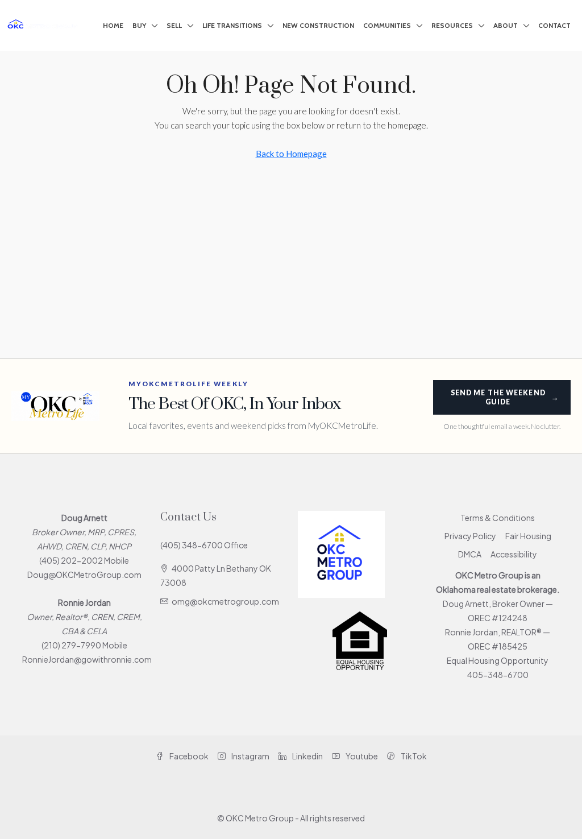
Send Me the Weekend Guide (505, 397)
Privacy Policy (470, 536)
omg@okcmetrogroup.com (225, 601)
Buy (139, 25)
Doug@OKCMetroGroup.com (84, 574)
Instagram (249, 756)
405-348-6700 (498, 674)
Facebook (188, 756)
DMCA (469, 554)
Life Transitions (232, 25)
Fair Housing (528, 536)
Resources (452, 25)
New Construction (318, 25)
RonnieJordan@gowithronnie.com (87, 659)
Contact (554, 25)
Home (113, 25)
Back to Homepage (291, 153)
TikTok (413, 756)
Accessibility (513, 554)
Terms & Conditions (497, 518)
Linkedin (307, 756)
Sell (174, 25)
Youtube (361, 756)
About (505, 25)
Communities (387, 25)
